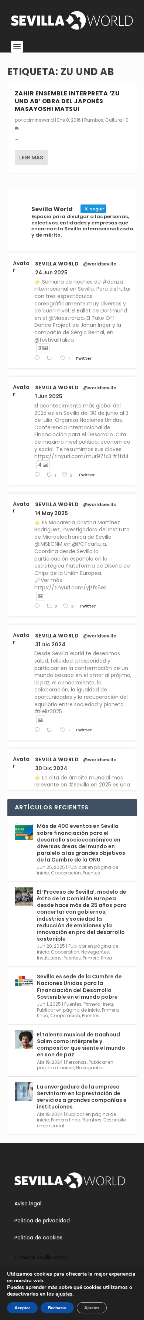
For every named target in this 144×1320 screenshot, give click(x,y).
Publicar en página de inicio (68, 1010)
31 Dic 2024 (50, 644)
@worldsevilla (100, 264)
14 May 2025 (51, 513)
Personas (76, 1062)
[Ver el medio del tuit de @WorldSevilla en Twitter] (40, 596)
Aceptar (22, 1308)
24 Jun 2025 (51, 272)
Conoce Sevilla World (41, 1257)
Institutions (49, 958)
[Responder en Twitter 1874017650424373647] (38, 730)
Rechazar (57, 1308)
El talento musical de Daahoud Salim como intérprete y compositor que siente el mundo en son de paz (81, 1045)
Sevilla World (57, 263)
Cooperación (66, 873)
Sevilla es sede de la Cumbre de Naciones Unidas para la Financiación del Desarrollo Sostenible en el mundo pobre (79, 987)
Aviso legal (27, 1203)
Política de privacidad (42, 1220)
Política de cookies (38, 1237)
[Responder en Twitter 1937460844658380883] (38, 358)
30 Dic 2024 (51, 768)
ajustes (63, 1294)
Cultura (113, 120)
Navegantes (95, 952)
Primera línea (97, 958)
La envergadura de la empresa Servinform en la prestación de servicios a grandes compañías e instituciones (82, 1097)
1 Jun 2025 (48, 396)
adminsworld (38, 120)
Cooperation (65, 952)
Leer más (31, 157)
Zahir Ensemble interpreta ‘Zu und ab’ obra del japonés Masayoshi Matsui (67, 101)
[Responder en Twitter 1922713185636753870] (38, 606)
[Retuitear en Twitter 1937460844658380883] (51, 358)
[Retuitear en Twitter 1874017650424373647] (51, 730)
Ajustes (91, 1308)
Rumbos (93, 120)
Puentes (91, 873)
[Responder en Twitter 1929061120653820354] (38, 475)
